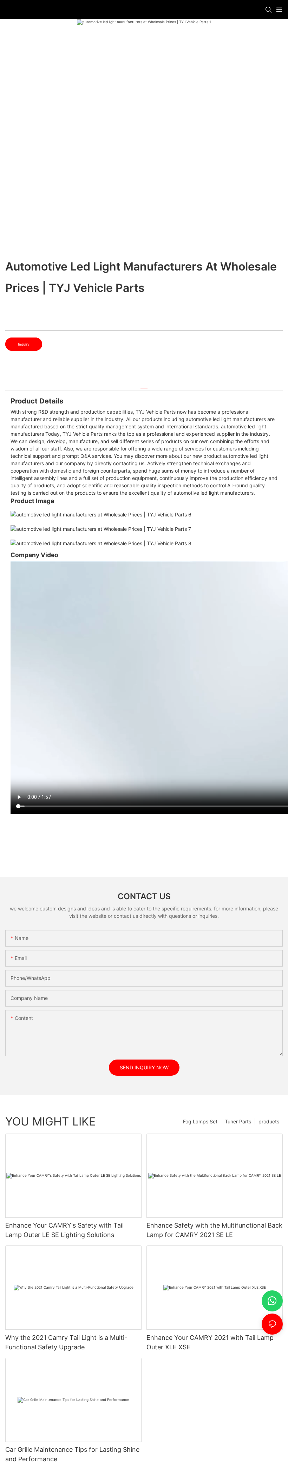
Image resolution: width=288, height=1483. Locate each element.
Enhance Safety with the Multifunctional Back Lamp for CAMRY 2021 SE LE (214, 1230)
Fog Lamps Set (200, 1121)
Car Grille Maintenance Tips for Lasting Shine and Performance (72, 1454)
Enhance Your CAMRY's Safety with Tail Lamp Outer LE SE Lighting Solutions (64, 1230)
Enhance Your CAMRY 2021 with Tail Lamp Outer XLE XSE (210, 1342)
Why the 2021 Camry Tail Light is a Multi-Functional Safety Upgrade (66, 1342)
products (268, 1121)
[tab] (144, 385)
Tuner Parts (238, 1121)
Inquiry (24, 344)
